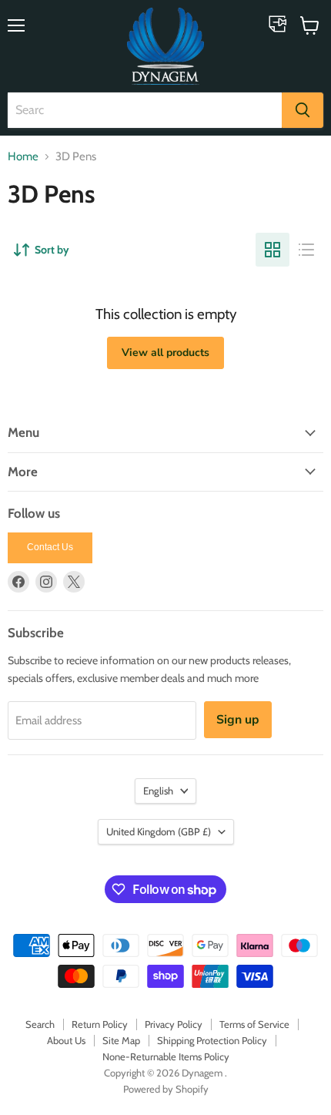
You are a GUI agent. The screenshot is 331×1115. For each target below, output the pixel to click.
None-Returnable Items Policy (165, 1056)
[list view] (306, 250)
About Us (66, 1040)
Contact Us (50, 547)
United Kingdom (158, 831)
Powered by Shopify (166, 1089)
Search (40, 1024)
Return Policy (100, 1024)
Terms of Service (254, 1024)
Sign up (237, 719)
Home (23, 156)
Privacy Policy (173, 1024)
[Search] (302, 110)
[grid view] (272, 250)
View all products (165, 352)
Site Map (121, 1040)
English (158, 790)
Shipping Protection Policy (212, 1040)
